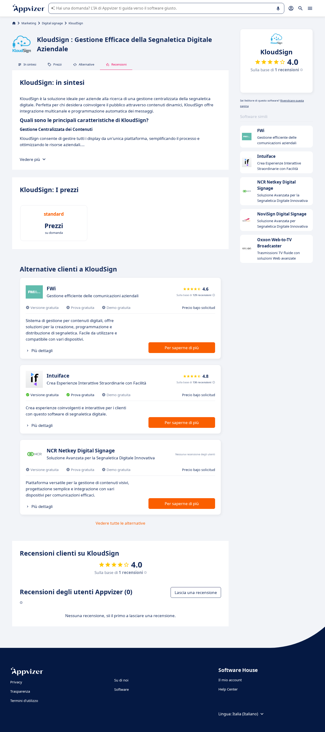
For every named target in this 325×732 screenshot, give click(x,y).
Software (121, 689)
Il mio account (230, 679)
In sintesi (30, 64)
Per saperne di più (182, 347)
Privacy (16, 682)
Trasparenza (20, 691)
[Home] (14, 23)
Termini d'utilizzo (24, 700)
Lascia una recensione (196, 592)
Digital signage (52, 23)
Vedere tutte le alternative (120, 523)
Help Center (228, 689)
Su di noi (121, 680)
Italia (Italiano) (245, 714)
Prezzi (57, 64)
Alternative (86, 64)
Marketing (28, 23)
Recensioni (119, 64)
